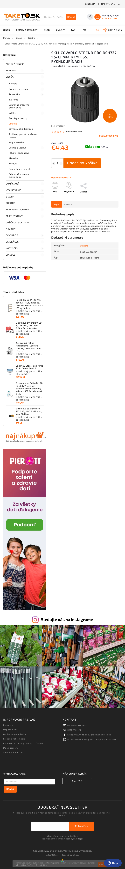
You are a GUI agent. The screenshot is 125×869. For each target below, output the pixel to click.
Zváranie (13, 99)
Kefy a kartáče (16, 142)
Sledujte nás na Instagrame (67, 619)
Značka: (108, 136)
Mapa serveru (10, 747)
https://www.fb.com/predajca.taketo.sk (89, 734)
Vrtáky (12, 112)
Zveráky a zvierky (18, 118)
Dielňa (10, 76)
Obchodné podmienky (14, 734)
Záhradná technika (17, 209)
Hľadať (71, 17)
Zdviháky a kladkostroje (21, 128)
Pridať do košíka (82, 163)
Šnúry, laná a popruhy (20, 168)
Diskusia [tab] (68, 204)
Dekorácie (12, 235)
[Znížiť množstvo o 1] (53, 163)
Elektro (10, 203)
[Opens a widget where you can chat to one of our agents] (113, 863)
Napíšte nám (108, 4)
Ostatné (13, 123)
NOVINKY (10, 229)
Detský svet (13, 241)
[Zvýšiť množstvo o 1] (61, 163)
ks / (77, 781)
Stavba (10, 196)
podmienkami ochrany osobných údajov (62, 838)
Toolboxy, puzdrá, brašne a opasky (23, 135)
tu (45, 865)
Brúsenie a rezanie (18, 88)
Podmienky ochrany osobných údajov (23, 743)
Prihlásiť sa (81, 826)
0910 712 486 (74, 730)
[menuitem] (8, 30)
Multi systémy (14, 216)
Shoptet (56, 855)
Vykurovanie (13, 190)
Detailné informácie (61, 177)
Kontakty (90, 4)
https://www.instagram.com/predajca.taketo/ (92, 739)
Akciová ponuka (15, 63)
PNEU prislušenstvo (19, 152)
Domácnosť (12, 183)
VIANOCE (10, 254)
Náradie (13, 83)
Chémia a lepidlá (17, 147)
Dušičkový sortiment (18, 222)
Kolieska (13, 163)
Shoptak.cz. (73, 855)
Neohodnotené (74, 132)
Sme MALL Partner (13, 752)
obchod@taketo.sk (77, 725)
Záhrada (11, 70)
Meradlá (13, 158)
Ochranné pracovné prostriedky (19, 106)
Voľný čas (12, 248)
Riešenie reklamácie (14, 738)
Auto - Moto (15, 94)
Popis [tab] (56, 204)
